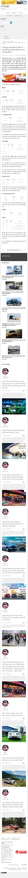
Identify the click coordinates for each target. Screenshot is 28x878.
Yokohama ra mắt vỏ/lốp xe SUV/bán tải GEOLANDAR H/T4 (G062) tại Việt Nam (12, 524)
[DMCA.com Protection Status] (3, 873)
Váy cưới (25, 869)
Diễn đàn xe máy (12, 868)
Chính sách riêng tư (5, 839)
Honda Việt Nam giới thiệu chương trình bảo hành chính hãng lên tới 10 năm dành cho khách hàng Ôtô (13, 571)
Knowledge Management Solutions (14, 869)
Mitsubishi (14, 58)
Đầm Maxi (25, 868)
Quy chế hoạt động (15, 839)
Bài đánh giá (14, 12)
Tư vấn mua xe (9, 15)
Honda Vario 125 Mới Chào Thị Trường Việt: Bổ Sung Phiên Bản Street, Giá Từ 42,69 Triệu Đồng (12, 477)
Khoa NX (5, 279)
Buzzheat (19, 868)
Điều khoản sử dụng (16, 838)
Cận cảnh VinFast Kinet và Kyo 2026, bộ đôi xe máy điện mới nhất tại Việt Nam (13, 617)
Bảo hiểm (20, 12)
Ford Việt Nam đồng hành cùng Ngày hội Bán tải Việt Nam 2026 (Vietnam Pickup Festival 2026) (12, 805)
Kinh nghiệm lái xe (18, 15)
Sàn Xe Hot (5, 868)
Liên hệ (8, 838)
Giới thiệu (3, 838)
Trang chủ (8, 12)
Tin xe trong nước (10, 41)
